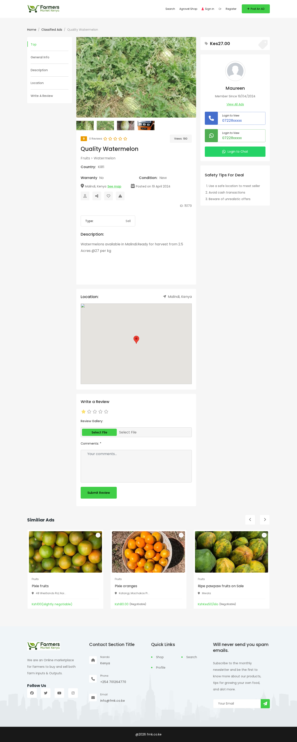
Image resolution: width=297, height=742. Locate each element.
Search (170, 9)
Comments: (91, 443)
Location (37, 83)
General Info (40, 57)
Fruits (85, 158)
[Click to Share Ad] (96, 196)
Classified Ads (51, 29)
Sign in (209, 9)
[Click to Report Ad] (120, 196)
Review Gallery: (92, 421)
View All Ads (235, 104)
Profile (160, 667)
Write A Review (42, 96)
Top (34, 44)
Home (31, 29)
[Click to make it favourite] (108, 196)
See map (114, 186)
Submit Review (98, 493)
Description (39, 70)
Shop (160, 657)
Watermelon (104, 158)
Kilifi (101, 166)
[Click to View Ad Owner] (85, 196)
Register (231, 9)
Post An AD (257, 9)
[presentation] (250, 520)
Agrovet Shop (188, 9)
